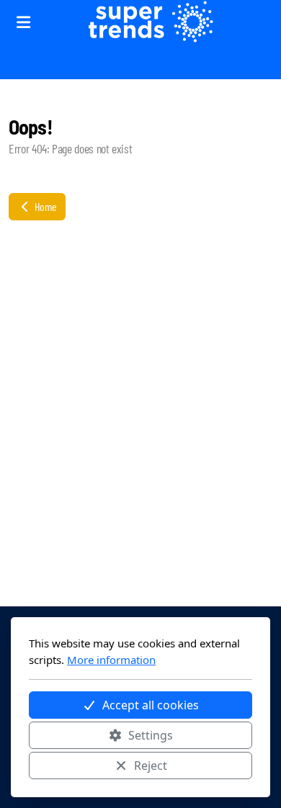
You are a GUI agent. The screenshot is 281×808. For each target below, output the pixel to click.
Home (44, 206)
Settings (150, 735)
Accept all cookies (150, 705)
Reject (150, 765)
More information (111, 659)
